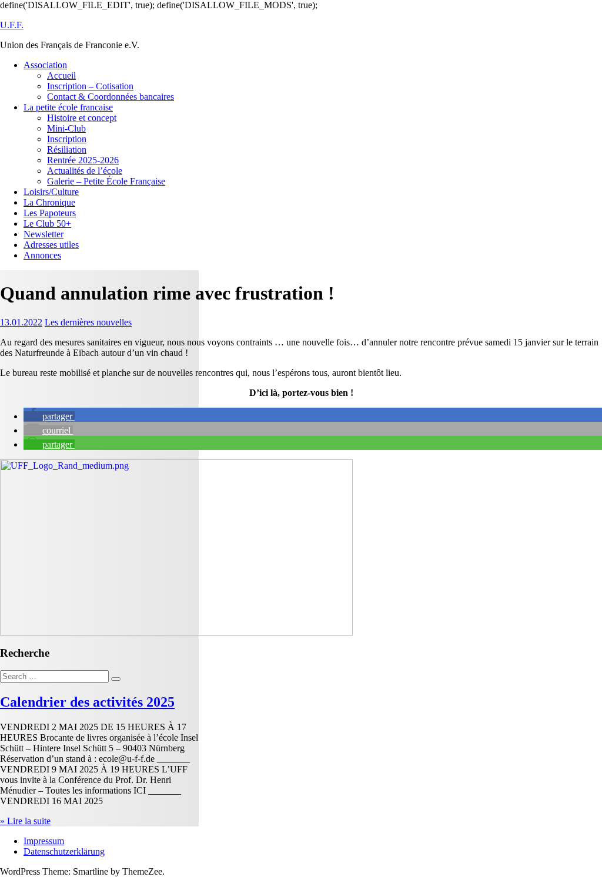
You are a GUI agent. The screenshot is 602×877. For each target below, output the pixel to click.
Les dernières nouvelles (88, 322)
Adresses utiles (51, 245)
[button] (49, 416)
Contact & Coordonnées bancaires (110, 97)
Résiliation (66, 149)
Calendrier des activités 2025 (87, 702)
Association (45, 65)
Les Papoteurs (50, 213)
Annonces (42, 255)
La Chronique (49, 202)
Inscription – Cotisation (90, 86)
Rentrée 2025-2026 (83, 160)
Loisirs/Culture (51, 192)
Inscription (66, 139)
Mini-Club (66, 128)
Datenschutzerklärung (64, 851)
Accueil (61, 75)
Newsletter (43, 234)
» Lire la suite (25, 821)
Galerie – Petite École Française (106, 181)
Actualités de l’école (84, 171)
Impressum (44, 841)
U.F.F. (12, 25)
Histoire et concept (81, 118)
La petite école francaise (68, 107)
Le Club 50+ (47, 224)
